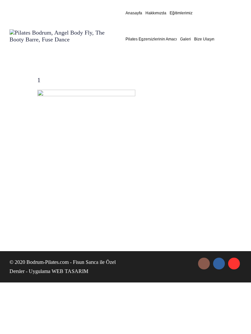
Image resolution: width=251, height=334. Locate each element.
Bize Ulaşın (204, 39)
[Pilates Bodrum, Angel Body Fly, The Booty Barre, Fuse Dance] (63, 37)
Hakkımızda (155, 13)
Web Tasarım (70, 271)
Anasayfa (134, 13)
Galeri (185, 39)
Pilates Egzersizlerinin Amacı (151, 39)
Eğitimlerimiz (181, 13)
